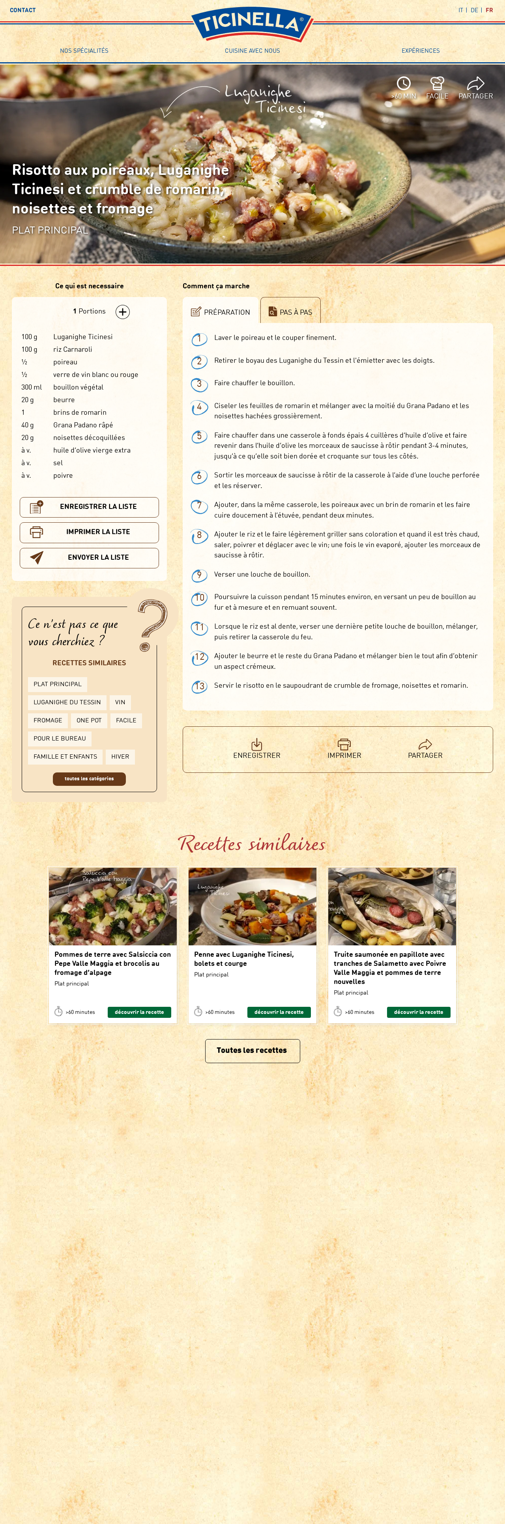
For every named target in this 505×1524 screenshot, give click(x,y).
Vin (120, 703)
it (460, 11)
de (474, 11)
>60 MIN (403, 96)
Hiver (120, 757)
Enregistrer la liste (98, 507)
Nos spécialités (84, 51)
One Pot (89, 721)
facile (437, 96)
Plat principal (58, 684)
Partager (475, 96)
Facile (126, 721)
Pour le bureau (60, 739)
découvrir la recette (139, 1012)
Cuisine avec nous (252, 51)
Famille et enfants (65, 757)
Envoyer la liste (98, 558)
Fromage (48, 721)
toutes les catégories (89, 778)
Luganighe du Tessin (67, 703)
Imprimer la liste (98, 532)
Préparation (227, 313)
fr (489, 11)
